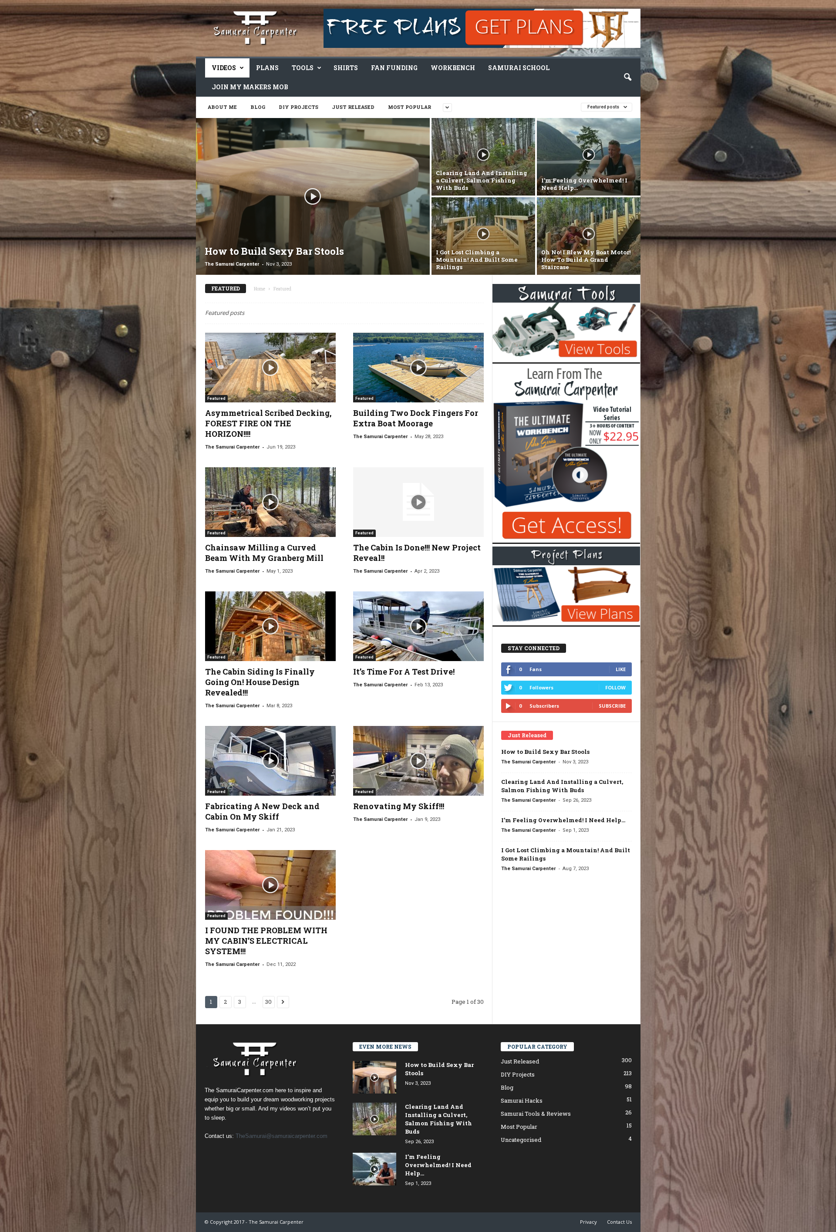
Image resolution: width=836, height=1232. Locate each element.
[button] (627, 77)
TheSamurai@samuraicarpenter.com (281, 1136)
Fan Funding (394, 68)
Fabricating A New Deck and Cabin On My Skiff (262, 811)
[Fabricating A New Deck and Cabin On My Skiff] (270, 761)
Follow (615, 687)
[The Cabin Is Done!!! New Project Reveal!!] (418, 502)
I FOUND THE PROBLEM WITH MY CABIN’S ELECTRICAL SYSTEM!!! (266, 940)
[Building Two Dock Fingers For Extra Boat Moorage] (418, 367)
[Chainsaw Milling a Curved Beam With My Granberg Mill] (270, 502)
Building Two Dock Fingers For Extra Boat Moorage (415, 418)
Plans (267, 68)
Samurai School (518, 68)
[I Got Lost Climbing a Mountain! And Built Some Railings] (483, 236)
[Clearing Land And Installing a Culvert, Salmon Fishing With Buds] (483, 157)
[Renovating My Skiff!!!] (418, 761)
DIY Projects (298, 107)
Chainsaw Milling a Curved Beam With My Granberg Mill (264, 552)
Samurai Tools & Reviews (536, 1113)
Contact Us (619, 1221)
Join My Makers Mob (250, 87)
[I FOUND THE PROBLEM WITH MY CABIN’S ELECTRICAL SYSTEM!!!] (270, 885)
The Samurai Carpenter (232, 264)
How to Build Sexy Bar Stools (545, 752)
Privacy (588, 1221)
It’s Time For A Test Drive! (404, 671)
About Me (222, 107)
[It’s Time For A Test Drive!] (418, 626)
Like (621, 669)
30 (268, 1002)
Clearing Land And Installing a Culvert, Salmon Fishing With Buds (562, 786)
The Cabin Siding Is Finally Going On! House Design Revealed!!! (260, 682)
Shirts (346, 68)
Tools (303, 68)
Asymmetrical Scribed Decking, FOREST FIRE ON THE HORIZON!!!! (268, 423)
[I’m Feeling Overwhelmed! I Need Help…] (588, 157)
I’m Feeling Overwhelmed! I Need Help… (563, 820)
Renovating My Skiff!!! (398, 806)
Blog (257, 107)
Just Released (353, 107)
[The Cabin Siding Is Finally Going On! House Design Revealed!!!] (270, 626)
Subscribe (612, 705)
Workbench (453, 68)
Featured (216, 398)
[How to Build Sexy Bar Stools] (313, 196)
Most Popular (409, 107)
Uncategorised (521, 1140)
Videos (224, 68)
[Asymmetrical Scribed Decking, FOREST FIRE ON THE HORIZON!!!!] (270, 367)
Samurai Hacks (522, 1100)
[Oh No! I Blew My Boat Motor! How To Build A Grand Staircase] (588, 236)
